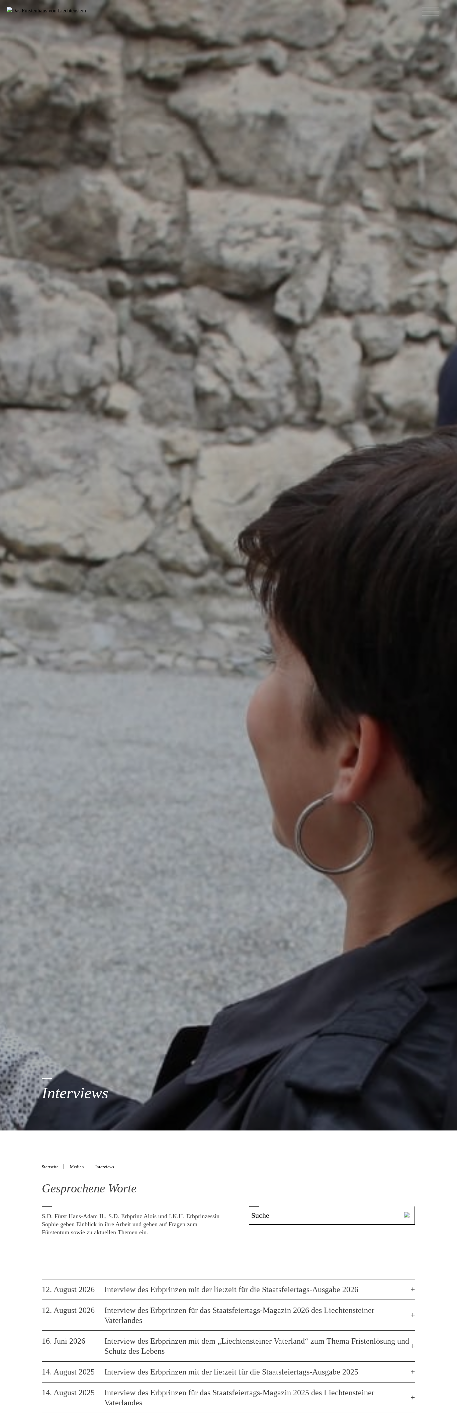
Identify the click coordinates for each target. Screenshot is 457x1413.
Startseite (50, 1166)
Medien (77, 1166)
